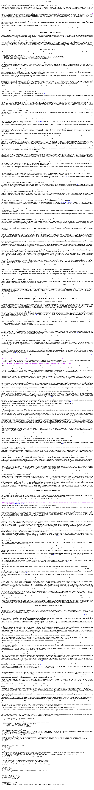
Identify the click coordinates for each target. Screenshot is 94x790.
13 (73, 285)
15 (29, 312)
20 (54, 340)
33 (89, 436)
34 (62, 443)
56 (12, 712)
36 (74, 513)
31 (70, 401)
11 (15, 186)
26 (15, 368)
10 (77, 184)
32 (90, 416)
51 (40, 664)
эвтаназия (40, 121)
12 (68, 200)
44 (26, 572)
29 (39, 379)
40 (6, 551)
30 (51, 396)
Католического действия (66, 202)
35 (59, 483)
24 (91, 354)
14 (83, 307)
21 (9, 344)
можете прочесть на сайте (19, 503)
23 (15, 352)
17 (28, 315)
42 (35, 558)
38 (57, 535)
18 (77, 332)
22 (65, 348)
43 (67, 561)
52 (53, 680)
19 (72, 336)
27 (29, 371)
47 (9, 598)
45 (77, 582)
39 (57, 548)
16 (36, 314)
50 (42, 660)
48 (83, 602)
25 (54, 361)
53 (29, 690)
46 (7, 589)
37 (10, 518)
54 (56, 693)
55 (11, 695)
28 (48, 376)
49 (84, 614)
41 (53, 554)
